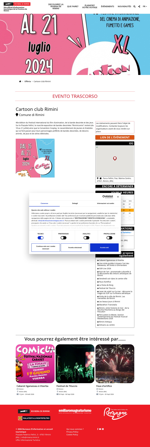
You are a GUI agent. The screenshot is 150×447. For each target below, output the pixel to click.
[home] (20, 81)
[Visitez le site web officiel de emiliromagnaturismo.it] (75, 411)
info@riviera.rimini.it (30, 437)
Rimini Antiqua (105, 322)
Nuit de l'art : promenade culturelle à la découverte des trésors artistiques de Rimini (114, 273)
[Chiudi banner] (118, 196)
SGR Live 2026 (105, 268)
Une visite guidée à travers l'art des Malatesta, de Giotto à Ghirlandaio (113, 264)
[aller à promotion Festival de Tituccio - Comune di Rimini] (75, 363)
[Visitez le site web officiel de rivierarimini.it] (34, 410)
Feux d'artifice (105, 282)
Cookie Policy (72, 434)
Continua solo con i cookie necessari (45, 247)
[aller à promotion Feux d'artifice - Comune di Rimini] (114, 363)
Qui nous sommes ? (75, 429)
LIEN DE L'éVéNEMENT (115, 137)
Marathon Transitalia (108, 305)
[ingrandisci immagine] (35, 158)
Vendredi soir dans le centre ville (113, 278)
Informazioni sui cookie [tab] (105, 203)
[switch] (63, 237)
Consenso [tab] (44, 203)
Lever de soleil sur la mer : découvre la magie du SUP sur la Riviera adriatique (114, 292)
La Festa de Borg (106, 285)
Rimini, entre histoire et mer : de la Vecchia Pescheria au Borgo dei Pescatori (113, 310)
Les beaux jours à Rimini (109, 301)
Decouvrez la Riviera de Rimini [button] (55, 6)
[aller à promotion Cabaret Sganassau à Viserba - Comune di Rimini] (35, 363)
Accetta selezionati (75, 247)
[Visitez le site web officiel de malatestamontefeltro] (34, 419)
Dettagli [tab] (75, 203)
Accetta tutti (104, 247)
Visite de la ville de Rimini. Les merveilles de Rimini (111, 297)
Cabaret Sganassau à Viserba (111, 260)
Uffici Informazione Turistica (28, 440)
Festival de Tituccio (107, 288)
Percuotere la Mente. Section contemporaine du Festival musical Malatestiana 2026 (112, 316)
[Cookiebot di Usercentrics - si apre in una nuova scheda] (104, 196)
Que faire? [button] (72, 6)
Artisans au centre (107, 325)
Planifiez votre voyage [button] (89, 6)
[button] (134, 7)
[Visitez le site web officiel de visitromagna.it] (115, 414)
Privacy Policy (72, 432)
